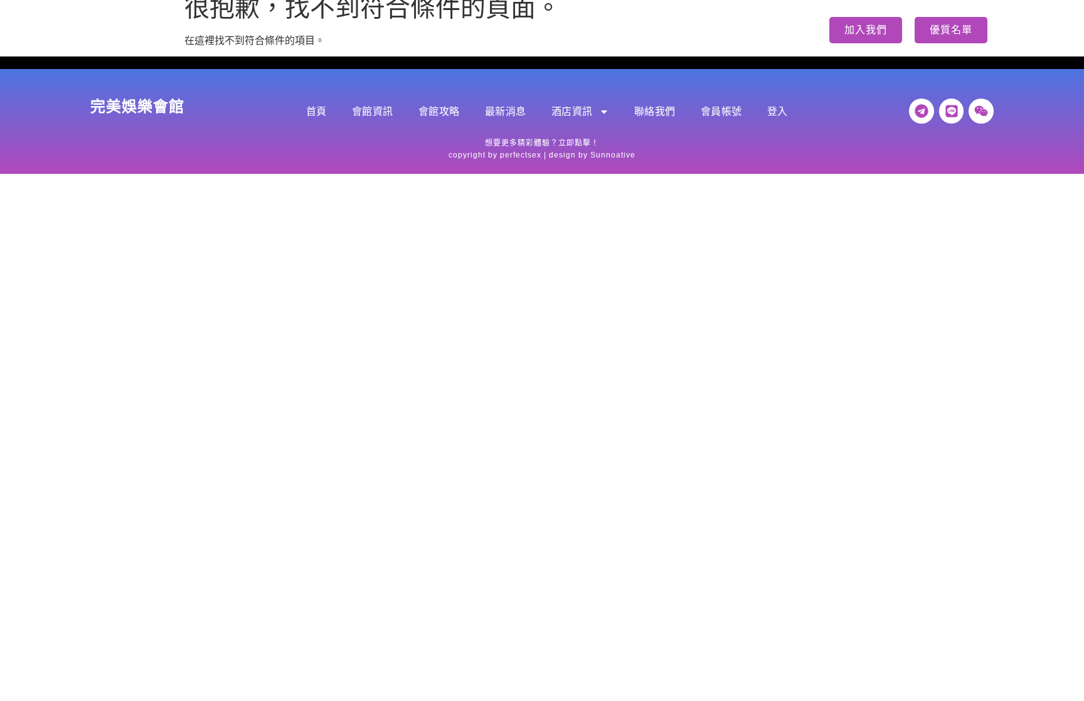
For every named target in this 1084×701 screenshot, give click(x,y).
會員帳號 (681, 29)
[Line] (951, 111)
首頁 (269, 29)
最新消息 (461, 29)
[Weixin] (981, 111)
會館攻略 (394, 29)
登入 (738, 29)
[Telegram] (921, 111)
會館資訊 (326, 29)
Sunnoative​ (612, 155)
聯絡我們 (613, 29)
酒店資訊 (529, 29)
